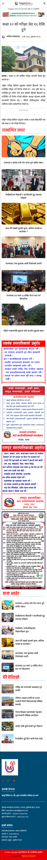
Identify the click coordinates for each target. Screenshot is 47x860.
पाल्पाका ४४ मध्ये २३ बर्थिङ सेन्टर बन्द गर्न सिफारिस (23, 297)
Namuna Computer (29, 856)
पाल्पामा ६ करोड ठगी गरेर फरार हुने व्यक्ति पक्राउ (23, 163)
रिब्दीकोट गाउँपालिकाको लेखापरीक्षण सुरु (25, 630)
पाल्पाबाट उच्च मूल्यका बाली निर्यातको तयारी (23, 263)
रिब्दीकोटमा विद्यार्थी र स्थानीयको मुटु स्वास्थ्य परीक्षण (24, 196)
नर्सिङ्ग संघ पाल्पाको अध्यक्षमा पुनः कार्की (28, 688)
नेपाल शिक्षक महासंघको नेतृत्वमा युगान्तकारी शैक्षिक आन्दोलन (28, 713)
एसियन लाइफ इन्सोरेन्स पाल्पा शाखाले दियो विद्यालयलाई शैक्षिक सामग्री (28, 701)
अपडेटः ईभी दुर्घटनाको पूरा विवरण (28, 726)
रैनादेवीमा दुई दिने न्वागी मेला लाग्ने (29, 739)
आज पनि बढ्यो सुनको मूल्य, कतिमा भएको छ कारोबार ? (23, 230)
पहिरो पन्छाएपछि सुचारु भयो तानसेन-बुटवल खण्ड (23, 331)
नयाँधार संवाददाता (13, 36)
